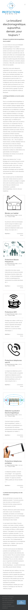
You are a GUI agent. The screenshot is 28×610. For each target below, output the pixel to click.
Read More (7, 233)
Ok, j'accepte (21, 602)
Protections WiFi (11, 312)
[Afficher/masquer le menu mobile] (25, 4)
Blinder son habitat (11, 213)
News (14, 216)
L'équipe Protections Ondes (12, 215)
